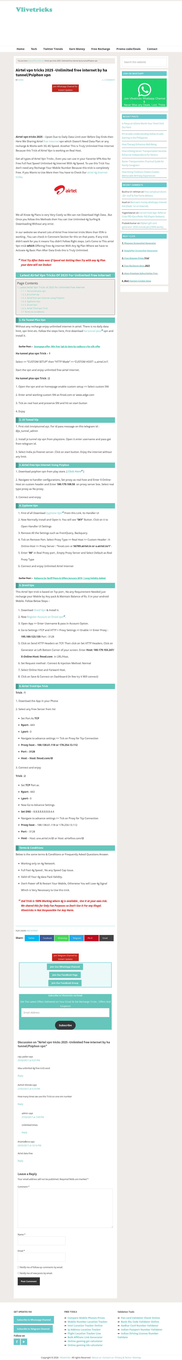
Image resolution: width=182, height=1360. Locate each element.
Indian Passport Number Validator (141, 1329)
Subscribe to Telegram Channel (33, 1328)
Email (21, 1250)
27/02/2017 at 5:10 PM (29, 1088)
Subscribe (65, 1025)
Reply (20, 1075)
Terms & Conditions (34, 311)
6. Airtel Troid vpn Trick (36, 308)
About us (96, 1357)
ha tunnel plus (92, 331)
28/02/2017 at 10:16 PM (29, 1145)
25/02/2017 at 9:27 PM (29, 1060)
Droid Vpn (40, 610)
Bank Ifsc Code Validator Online (140, 1321)
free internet (51, 141)
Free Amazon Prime (134, 258)
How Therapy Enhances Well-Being (139, 144)
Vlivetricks (34, 9)
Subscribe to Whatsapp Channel (34, 1319)
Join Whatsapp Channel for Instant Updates (65, 88)
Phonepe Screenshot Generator (140, 243)
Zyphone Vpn (54, 513)
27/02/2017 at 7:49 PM (33, 1117)
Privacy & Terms (123, 1357)
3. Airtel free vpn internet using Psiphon (44, 297)
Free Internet (32, 931)
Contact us (108, 1357)
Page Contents (27, 283)
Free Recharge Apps (134, 265)
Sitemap (137, 1357)
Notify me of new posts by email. (36, 1273)
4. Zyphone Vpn (32, 301)
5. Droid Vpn (31, 304)
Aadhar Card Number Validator (139, 1325)
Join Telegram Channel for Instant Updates (65, 957)
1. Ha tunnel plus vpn (35, 291)
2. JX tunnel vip (32, 294)
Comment (23, 1186)
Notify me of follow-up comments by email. (41, 1267)
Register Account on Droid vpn (45, 617)
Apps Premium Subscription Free (141, 273)
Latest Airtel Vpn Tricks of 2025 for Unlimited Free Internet (52, 287)
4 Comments (109, 80)
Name (21, 1234)
